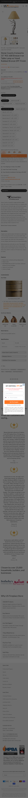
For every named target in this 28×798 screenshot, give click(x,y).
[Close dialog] (24, 385)
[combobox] (7, 397)
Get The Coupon (14, 402)
